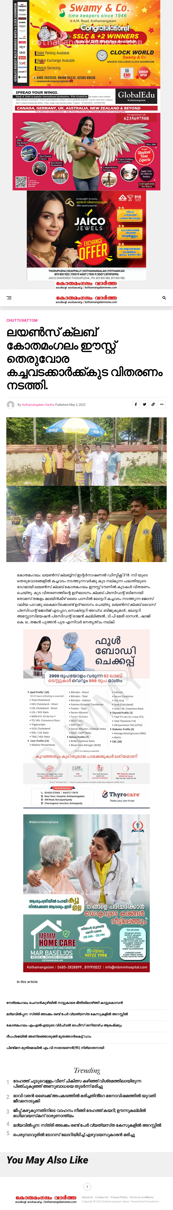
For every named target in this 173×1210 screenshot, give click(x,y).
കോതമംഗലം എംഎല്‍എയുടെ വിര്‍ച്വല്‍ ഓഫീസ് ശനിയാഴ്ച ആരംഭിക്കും (64, 1025)
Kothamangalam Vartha (38, 404)
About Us (87, 1197)
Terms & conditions (142, 1197)
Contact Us (101, 1197)
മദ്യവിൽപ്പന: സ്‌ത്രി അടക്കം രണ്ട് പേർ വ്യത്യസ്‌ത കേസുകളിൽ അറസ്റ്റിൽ (67, 1014)
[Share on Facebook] (136, 404)
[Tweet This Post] (144, 404)
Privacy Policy (119, 1197)
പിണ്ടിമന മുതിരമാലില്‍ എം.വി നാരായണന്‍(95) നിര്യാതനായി (55, 1048)
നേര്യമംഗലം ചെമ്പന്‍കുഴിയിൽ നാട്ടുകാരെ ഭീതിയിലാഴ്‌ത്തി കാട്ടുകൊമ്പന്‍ (64, 1003)
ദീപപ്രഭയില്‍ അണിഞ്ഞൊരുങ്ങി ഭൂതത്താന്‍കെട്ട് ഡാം (48, 1036)
